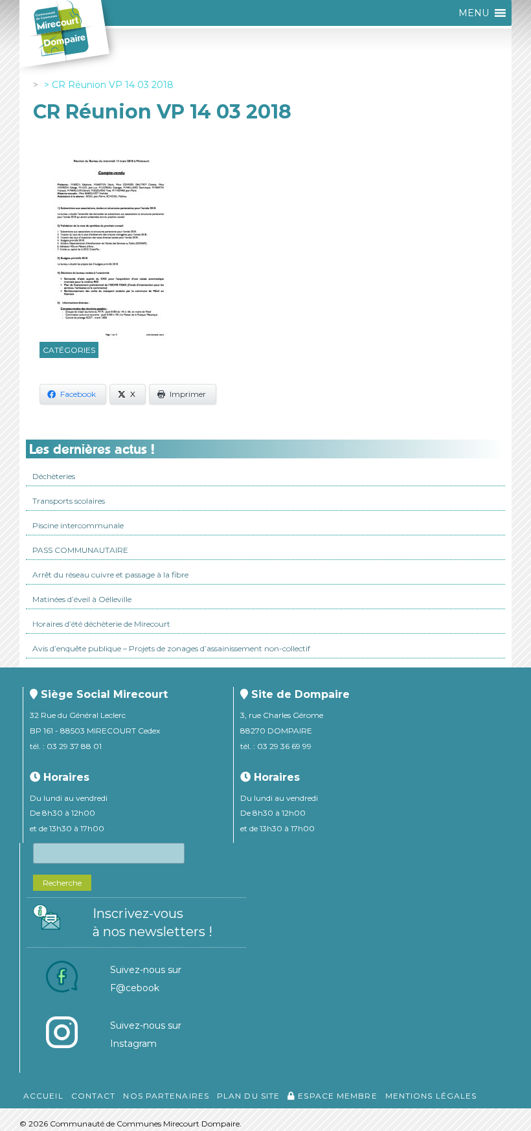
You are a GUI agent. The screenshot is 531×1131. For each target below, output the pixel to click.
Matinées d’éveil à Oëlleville (81, 599)
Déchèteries (53, 476)
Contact (93, 1096)
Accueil (43, 1096)
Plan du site (248, 1096)
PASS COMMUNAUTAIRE (80, 550)
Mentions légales (431, 1096)
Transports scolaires (68, 501)
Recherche (62, 883)
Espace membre (336, 1096)
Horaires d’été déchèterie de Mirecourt (101, 624)
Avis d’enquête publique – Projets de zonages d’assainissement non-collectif (171, 648)
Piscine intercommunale (78, 525)
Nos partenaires (166, 1096)
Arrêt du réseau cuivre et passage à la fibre (110, 574)
